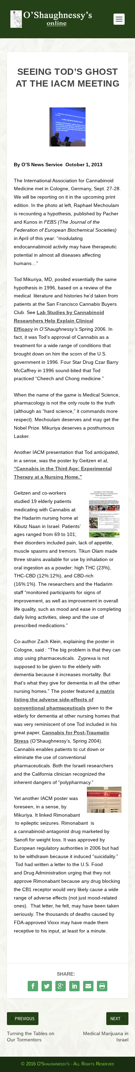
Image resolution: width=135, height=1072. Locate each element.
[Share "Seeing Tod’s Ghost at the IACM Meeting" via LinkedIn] (74, 986)
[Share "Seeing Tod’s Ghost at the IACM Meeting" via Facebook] (33, 986)
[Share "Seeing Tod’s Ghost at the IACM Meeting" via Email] (88, 986)
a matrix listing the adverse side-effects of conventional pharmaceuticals (64, 699)
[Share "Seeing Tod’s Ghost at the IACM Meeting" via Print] (102, 986)
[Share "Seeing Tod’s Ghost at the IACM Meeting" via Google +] (61, 986)
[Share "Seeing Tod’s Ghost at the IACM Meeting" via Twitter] (47, 986)
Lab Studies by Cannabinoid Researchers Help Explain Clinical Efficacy (59, 321)
